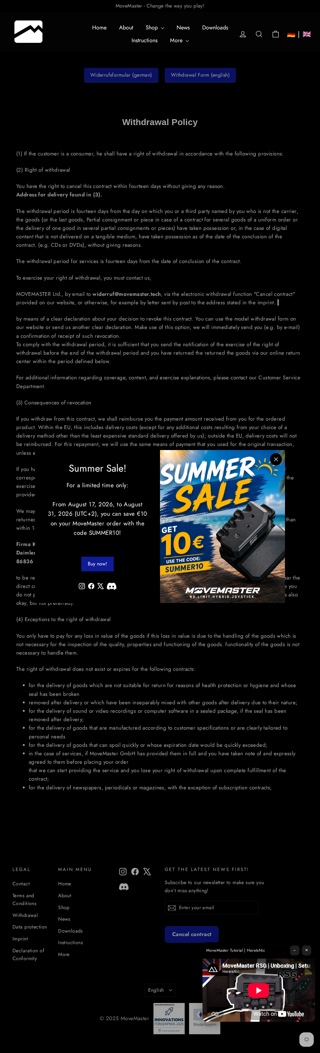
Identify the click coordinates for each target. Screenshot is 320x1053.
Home (99, 27)
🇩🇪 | (293, 34)
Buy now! (97, 563)
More (177, 40)
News (183, 27)
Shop (152, 27)
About (126, 27)
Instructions (145, 40)
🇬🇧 (306, 34)
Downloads (215, 27)
